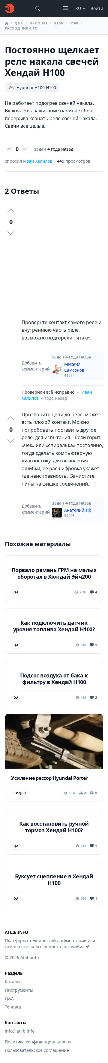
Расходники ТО (21, 28)
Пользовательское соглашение (37, 1050)
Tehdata (13, 1007)
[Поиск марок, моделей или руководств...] (37, 8)
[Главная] (9, 8)
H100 (58, 23)
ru (78, 8)
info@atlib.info (19, 1031)
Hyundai (39, 23)
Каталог (13, 981)
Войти (97, 8)
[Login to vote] (9, 149)
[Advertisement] (54, 257)
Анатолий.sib (78, 512)
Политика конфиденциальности (38, 1042)
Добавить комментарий (36, 366)
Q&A (19, 23)
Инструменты (19, 990)
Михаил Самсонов (74, 369)
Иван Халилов (37, 161)
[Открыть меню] (65, 8)
